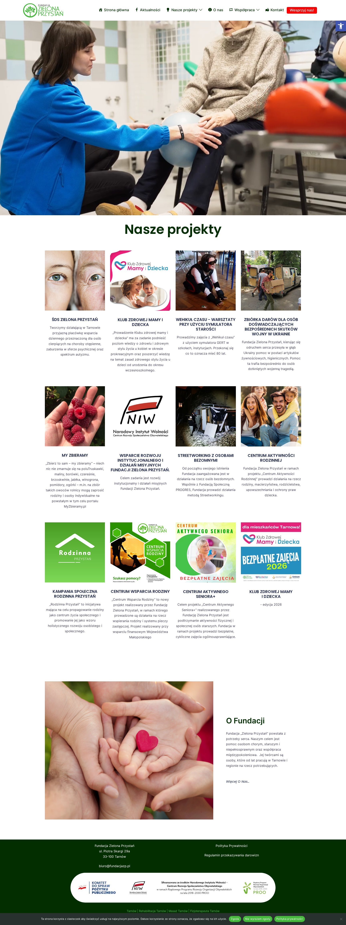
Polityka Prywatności (231, 846)
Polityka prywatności (289, 918)
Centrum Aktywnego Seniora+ (205, 594)
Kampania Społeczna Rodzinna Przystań (75, 594)
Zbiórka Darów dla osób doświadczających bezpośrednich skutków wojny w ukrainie (271, 327)
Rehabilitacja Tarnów (152, 911)
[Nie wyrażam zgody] (341, 919)
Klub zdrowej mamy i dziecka (140, 322)
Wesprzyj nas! (302, 10)
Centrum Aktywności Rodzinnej (271, 458)
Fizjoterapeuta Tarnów (204, 911)
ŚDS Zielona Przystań (75, 319)
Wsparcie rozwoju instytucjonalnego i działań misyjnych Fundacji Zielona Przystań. (140, 463)
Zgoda (235, 918)
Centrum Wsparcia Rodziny (140, 591)
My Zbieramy (75, 455)
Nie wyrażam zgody (257, 918)
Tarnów (131, 911)
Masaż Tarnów (178, 911)
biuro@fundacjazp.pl (114, 866)
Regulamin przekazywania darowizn (231, 855)
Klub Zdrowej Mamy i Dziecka (271, 594)
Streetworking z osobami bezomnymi (206, 458)
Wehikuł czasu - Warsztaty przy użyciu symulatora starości (205, 324)
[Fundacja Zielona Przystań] (43, 10)
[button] (341, 26)
